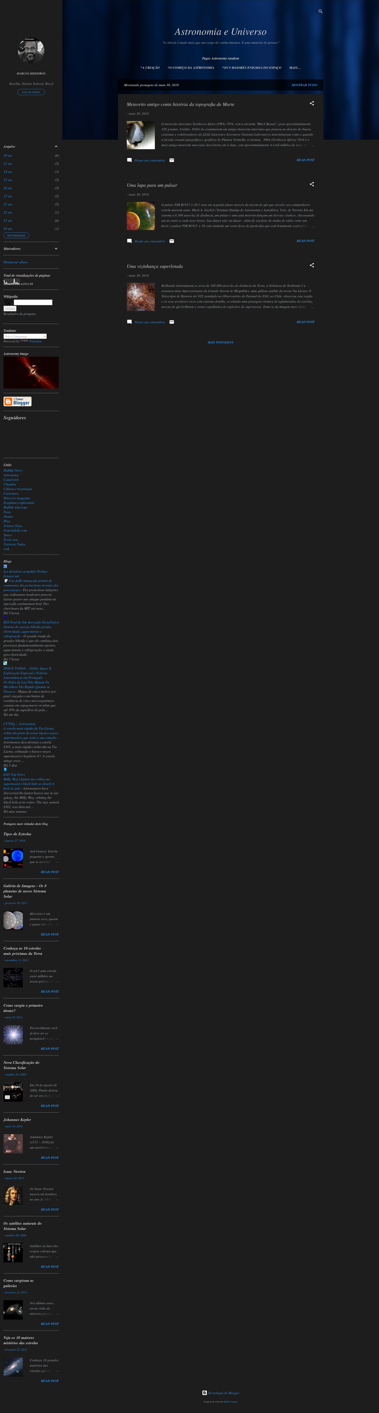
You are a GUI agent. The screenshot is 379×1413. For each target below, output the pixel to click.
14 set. (8, 171)
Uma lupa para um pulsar (152, 185)
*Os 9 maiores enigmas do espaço (251, 67)
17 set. (8, 196)
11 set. (8, 163)
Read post (306, 160)
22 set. (8, 212)
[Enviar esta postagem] (171, 161)
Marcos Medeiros (31, 73)
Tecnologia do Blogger (223, 1393)
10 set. (8, 155)
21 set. (8, 204)
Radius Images (231, 1401)
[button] (312, 104)
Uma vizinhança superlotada (155, 266)
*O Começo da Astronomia (191, 67)
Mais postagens (221, 342)
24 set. (8, 228)
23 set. (8, 220)
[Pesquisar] (320, 12)
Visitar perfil (31, 92)
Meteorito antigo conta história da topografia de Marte (180, 104)
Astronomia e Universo (221, 30)
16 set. (8, 187)
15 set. (8, 179)
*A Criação (150, 67)
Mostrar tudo (304, 85)
